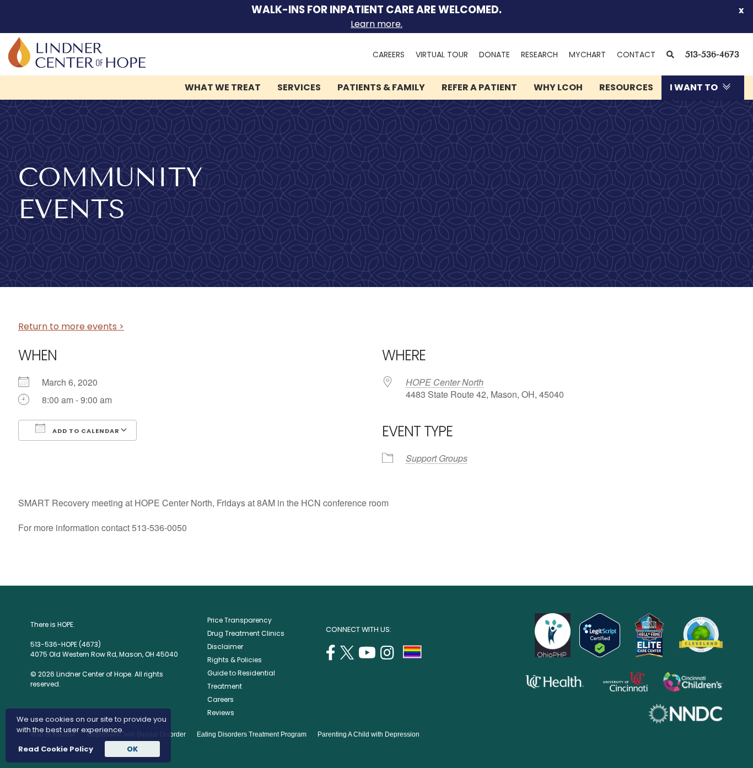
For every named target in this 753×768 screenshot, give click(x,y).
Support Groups (436, 458)
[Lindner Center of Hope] (77, 64)
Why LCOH (558, 87)
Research (539, 54)
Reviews (220, 712)
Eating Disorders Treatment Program (251, 734)
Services (299, 87)
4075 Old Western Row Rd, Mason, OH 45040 (104, 654)
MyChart (590, 54)
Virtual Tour (442, 54)
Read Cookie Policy (55, 749)
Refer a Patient (479, 87)
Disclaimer (225, 646)
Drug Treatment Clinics (245, 633)
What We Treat (223, 87)
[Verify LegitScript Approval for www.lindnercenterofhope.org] (599, 654)
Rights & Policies (234, 659)
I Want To (694, 87)
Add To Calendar (85, 430)
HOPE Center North (444, 382)
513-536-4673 (712, 54)
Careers (389, 54)
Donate (494, 54)
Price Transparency (239, 620)
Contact (636, 54)
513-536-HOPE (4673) (65, 644)
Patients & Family (381, 87)
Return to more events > (71, 326)
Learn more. (376, 24)
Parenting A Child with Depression (368, 734)
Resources (626, 87)
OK (132, 749)
